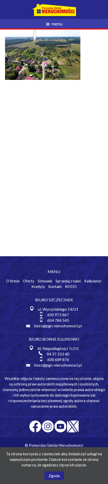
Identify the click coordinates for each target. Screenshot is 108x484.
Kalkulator (93, 281)
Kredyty (38, 286)
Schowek (45, 281)
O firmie (13, 281)
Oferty (28, 281)
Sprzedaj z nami (68, 281)
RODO (71, 286)
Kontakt (55, 286)
